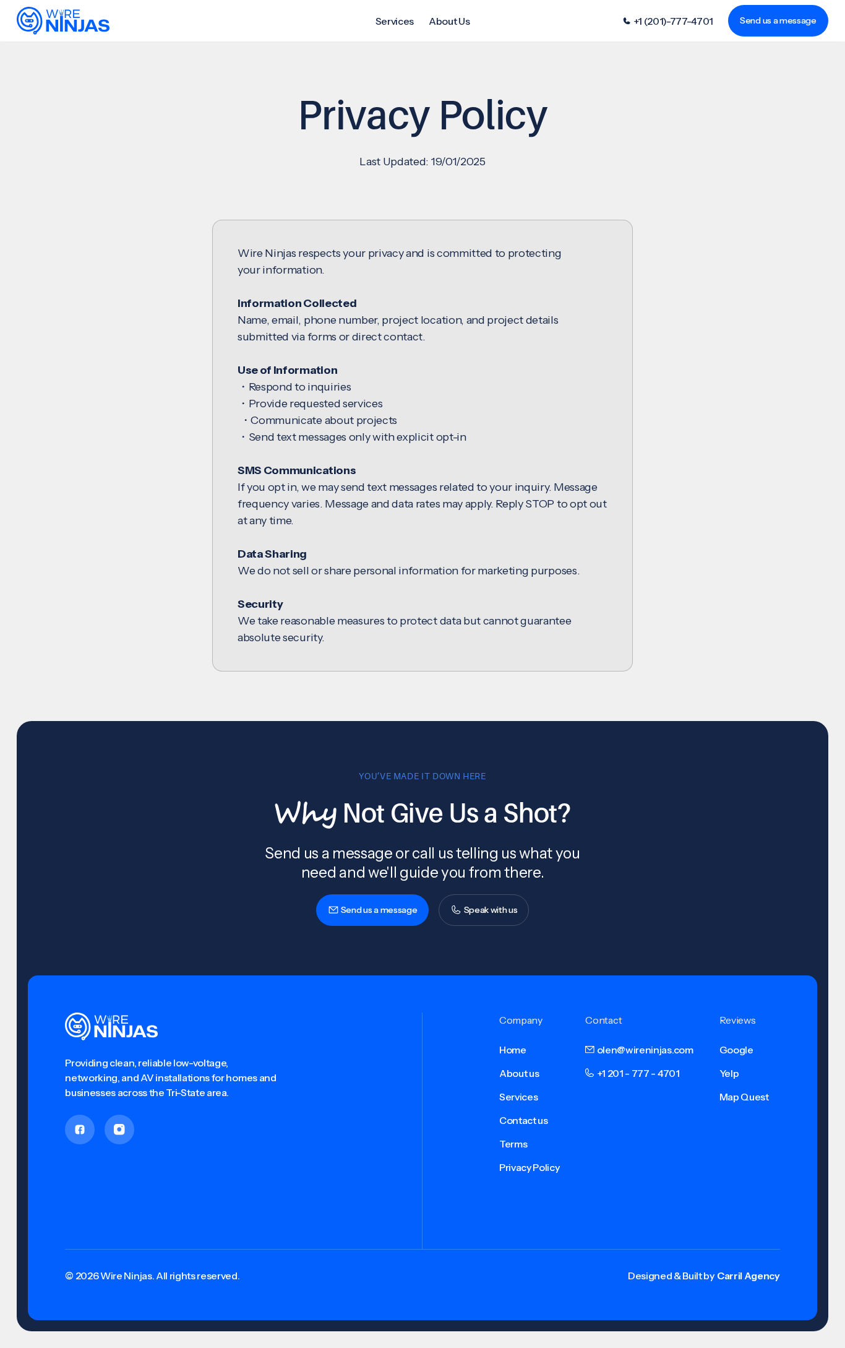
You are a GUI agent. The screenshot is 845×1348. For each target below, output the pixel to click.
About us (519, 1073)
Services (394, 21)
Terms (513, 1144)
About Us (449, 21)
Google (736, 1049)
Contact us (523, 1120)
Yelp (729, 1073)
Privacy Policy (529, 1167)
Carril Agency (748, 1275)
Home (512, 1049)
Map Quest (744, 1097)
